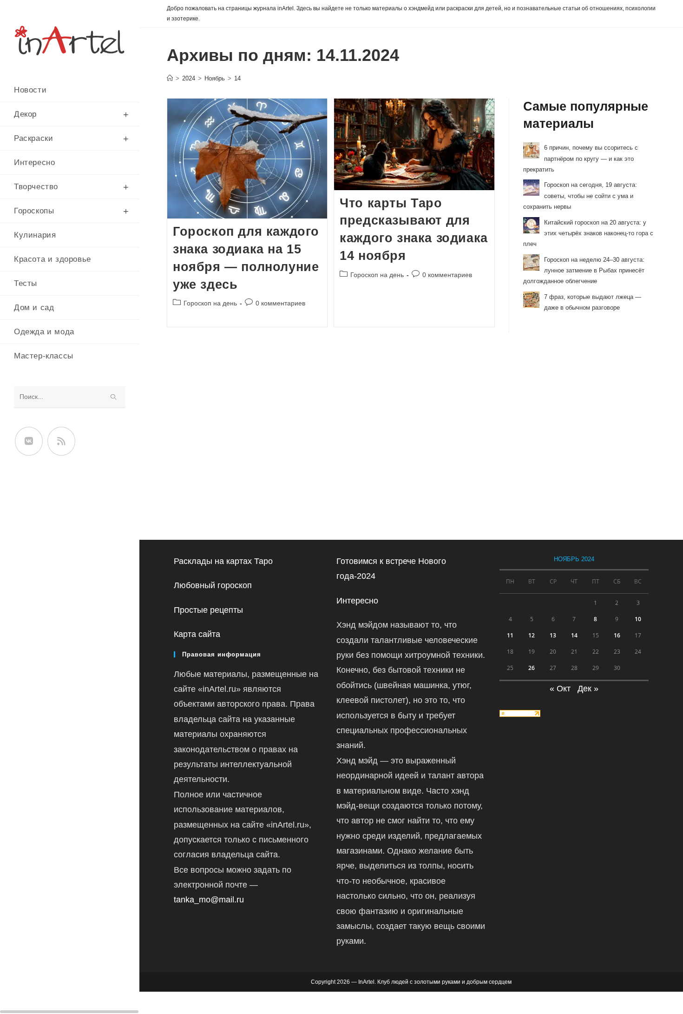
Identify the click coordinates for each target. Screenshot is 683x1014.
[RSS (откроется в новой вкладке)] (61, 441)
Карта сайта (197, 634)
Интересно (357, 600)
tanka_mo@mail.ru (209, 899)
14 (237, 78)
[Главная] (170, 78)
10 (638, 619)
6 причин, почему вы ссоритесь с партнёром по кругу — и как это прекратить (580, 158)
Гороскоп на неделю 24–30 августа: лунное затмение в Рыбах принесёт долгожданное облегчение (583, 270)
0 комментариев (280, 303)
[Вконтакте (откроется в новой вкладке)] (29, 441)
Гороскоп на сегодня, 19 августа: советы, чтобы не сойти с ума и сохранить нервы (580, 195)
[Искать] (113, 397)
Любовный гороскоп (213, 585)
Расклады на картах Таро (223, 561)
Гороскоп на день (210, 303)
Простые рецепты (208, 610)
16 (617, 635)
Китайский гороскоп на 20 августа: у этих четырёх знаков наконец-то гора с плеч (588, 233)
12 (531, 635)
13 (553, 635)
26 (531, 668)
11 (510, 635)
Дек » (588, 688)
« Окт (560, 688)
